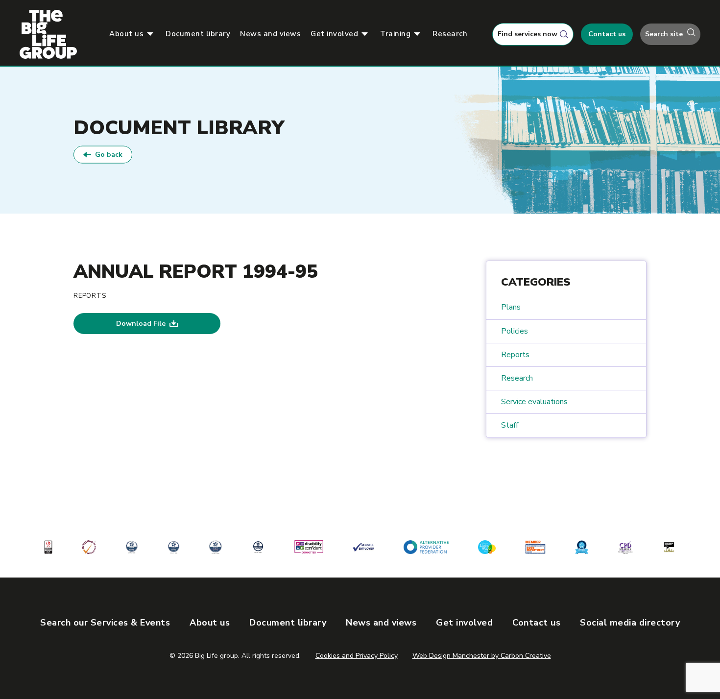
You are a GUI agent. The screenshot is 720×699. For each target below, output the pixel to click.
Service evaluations (534, 401)
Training (395, 34)
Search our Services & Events (105, 622)
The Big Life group (52, 34)
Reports (515, 354)
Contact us (606, 34)
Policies (514, 331)
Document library (198, 34)
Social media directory (630, 622)
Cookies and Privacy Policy (356, 655)
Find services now (527, 34)
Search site (665, 34)
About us (126, 34)
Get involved (334, 34)
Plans (511, 307)
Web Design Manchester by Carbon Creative (481, 655)
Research (449, 34)
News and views (270, 34)
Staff (509, 425)
